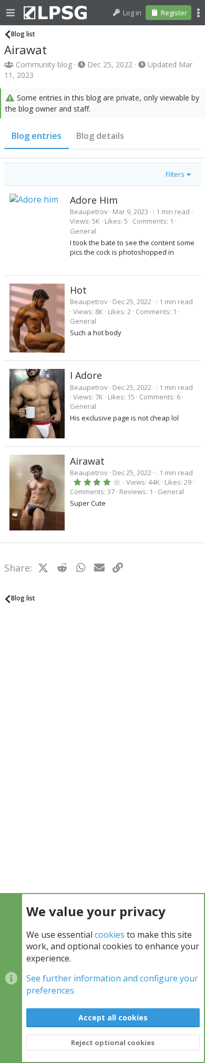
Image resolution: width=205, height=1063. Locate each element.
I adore (86, 375)
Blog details (100, 136)
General (83, 231)
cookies (110, 934)
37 (111, 491)
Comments (149, 221)
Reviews (132, 491)
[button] (10, 12)
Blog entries (37, 136)
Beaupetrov (89, 211)
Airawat (87, 461)
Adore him (94, 200)
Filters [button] (175, 174)
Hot (78, 290)
